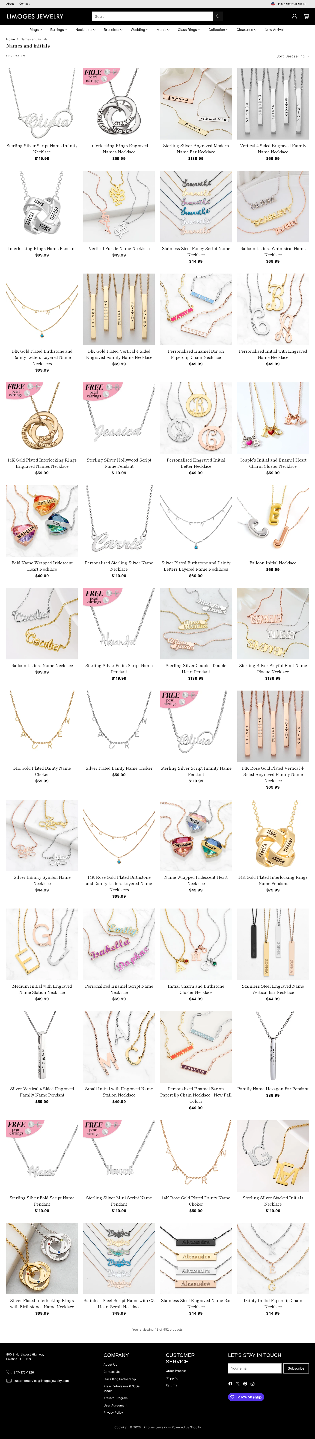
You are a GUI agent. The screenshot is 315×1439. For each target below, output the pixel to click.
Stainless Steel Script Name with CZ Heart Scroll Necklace (119, 1303)
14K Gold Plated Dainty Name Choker (42, 771)
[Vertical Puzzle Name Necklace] (119, 206)
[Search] (218, 16)
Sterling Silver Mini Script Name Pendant (119, 1201)
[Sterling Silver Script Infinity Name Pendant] (196, 726)
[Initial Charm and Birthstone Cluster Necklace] (196, 944)
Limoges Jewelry (155, 1427)
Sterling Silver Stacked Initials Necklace (273, 1201)
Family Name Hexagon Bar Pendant (273, 1088)
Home (10, 39)
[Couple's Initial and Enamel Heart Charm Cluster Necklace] (273, 418)
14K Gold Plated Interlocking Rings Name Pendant (273, 880)
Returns (171, 1385)
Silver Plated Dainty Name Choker (119, 768)
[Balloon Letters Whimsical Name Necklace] (273, 206)
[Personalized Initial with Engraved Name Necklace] (273, 309)
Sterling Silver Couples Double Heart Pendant (196, 668)
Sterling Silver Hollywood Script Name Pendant (119, 463)
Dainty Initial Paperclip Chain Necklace (273, 1303)
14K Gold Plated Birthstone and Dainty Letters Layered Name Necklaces (42, 357)
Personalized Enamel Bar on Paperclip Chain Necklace (196, 354)
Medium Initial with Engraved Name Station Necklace (42, 989)
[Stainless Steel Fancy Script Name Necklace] (196, 206)
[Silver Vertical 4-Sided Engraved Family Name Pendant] (42, 1047)
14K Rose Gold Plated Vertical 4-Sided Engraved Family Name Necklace (273, 774)
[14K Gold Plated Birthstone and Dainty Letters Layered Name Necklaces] (42, 309)
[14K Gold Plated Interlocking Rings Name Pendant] (273, 835)
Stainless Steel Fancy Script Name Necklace (196, 251)
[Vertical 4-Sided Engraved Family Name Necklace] (273, 104)
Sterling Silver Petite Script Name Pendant (119, 668)
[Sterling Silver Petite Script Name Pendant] (119, 623)
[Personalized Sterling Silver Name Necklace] (119, 521)
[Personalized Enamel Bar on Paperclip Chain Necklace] (196, 309)
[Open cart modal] (306, 16)
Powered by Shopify (186, 1427)
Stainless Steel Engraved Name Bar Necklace (196, 1303)
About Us (110, 1364)
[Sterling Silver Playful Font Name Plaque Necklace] (273, 623)
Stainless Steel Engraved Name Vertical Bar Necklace (273, 989)
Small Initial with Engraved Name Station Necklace (119, 1091)
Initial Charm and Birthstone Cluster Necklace (196, 989)
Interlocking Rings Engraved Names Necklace (119, 148)
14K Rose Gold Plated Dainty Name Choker (196, 1201)
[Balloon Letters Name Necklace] (42, 623)
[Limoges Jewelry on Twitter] (238, 1384)
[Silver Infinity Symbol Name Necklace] (42, 835)
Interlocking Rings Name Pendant (42, 248)
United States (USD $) (291, 4)
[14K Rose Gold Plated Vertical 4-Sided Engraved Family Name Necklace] (273, 726)
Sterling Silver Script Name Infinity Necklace (41, 148)
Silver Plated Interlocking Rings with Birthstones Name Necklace (42, 1303)
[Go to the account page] (294, 16)
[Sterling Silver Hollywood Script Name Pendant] (119, 418)
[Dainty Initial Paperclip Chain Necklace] (273, 1258)
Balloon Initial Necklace (273, 563)
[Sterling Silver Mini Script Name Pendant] (119, 1156)
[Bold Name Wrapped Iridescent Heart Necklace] (42, 521)
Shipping (172, 1378)
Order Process (176, 1371)
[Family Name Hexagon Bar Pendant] (273, 1047)
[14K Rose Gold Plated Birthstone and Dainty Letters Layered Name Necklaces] (119, 835)
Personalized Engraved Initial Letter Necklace (196, 463)
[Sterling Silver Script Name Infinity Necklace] (42, 104)
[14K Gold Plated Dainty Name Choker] (42, 726)
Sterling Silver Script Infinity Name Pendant (196, 771)
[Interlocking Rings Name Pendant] (42, 206)
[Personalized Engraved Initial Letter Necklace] (196, 418)
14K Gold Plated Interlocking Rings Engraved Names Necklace (42, 463)
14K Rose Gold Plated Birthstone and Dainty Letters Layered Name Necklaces (119, 883)
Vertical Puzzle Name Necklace (119, 248)
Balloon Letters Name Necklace (42, 665)
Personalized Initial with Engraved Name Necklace (273, 354)
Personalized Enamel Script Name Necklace (119, 989)
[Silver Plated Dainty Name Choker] (119, 726)
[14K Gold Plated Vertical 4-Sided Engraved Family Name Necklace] (119, 309)
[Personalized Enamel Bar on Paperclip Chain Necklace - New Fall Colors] (196, 1047)
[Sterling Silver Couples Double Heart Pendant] (196, 623)
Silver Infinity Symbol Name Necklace (42, 880)
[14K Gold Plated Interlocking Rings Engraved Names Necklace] (42, 418)
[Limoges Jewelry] (35, 16)
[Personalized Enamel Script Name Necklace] (119, 944)
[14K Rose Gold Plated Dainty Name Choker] (196, 1156)
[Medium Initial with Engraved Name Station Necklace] (42, 944)
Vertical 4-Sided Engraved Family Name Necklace (273, 148)
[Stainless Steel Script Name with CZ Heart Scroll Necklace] (119, 1258)
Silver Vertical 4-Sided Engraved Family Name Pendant (42, 1091)
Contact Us (112, 1371)
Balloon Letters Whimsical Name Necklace (273, 251)
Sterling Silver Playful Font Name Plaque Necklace (273, 668)
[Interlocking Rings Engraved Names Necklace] (119, 104)
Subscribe (296, 1368)
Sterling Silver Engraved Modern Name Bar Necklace (196, 148)
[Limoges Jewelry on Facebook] (230, 1384)
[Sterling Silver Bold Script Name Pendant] (42, 1156)
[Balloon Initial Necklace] (273, 521)
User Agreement (116, 1405)
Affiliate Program (116, 1398)
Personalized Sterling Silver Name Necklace (119, 566)
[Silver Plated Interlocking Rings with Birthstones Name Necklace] (42, 1258)
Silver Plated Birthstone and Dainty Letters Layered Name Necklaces (195, 566)
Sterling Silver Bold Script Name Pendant (41, 1201)
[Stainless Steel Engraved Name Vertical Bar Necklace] (273, 944)
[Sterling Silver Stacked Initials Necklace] (273, 1156)
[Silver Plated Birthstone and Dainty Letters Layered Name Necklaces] (196, 521)
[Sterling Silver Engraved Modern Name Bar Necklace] (196, 104)
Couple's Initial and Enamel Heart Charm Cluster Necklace (273, 463)
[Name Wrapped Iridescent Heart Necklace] (196, 835)
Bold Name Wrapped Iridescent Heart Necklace (42, 566)
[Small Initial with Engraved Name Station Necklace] (119, 1047)
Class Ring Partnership (120, 1379)
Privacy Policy (113, 1412)
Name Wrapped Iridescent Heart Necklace (196, 880)
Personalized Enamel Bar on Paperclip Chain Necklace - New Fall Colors (196, 1094)
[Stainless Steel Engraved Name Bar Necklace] (196, 1258)
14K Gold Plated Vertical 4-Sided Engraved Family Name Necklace (119, 354)
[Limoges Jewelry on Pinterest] (245, 1384)
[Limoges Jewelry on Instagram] (252, 1384)
